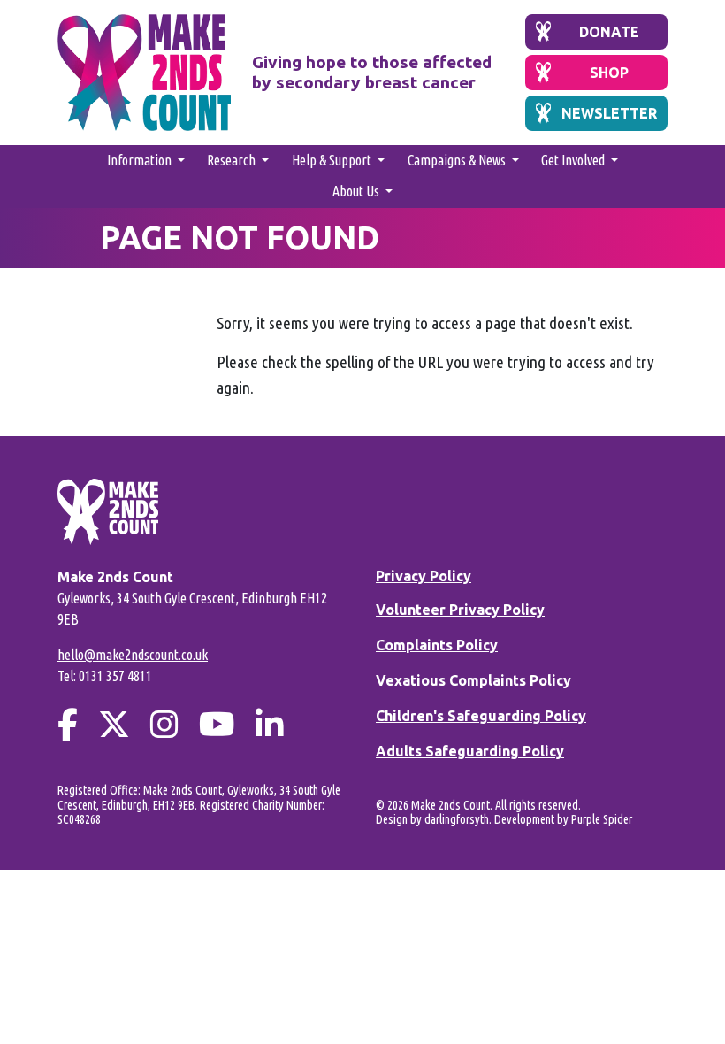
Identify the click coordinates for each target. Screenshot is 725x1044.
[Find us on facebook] (67, 724)
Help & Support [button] (333, 160)
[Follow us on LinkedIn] (270, 724)
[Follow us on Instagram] (164, 724)
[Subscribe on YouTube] (217, 724)
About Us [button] (357, 191)
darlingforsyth (456, 819)
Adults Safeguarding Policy (470, 751)
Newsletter (609, 113)
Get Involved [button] (574, 160)
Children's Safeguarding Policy (481, 716)
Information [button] (140, 160)
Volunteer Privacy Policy (460, 610)
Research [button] (232, 160)
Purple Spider (601, 819)
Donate (609, 32)
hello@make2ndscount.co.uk (132, 655)
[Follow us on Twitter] (114, 724)
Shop (609, 73)
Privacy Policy (423, 576)
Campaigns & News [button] (458, 160)
